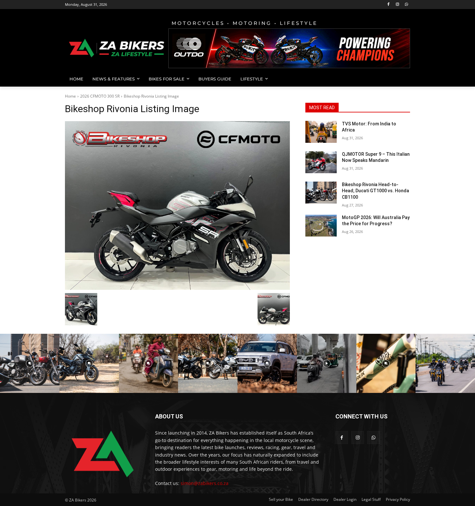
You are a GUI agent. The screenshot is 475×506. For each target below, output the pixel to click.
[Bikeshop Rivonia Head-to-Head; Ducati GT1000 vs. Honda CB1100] (321, 193)
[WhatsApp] (406, 4)
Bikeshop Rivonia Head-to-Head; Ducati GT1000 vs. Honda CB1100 (375, 191)
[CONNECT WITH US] (372, 426)
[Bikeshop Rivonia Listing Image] (177, 205)
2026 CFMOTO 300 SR (100, 96)
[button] (402, 79)
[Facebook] (388, 4)
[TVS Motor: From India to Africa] (321, 132)
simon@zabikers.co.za (204, 483)
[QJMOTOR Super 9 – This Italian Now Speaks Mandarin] (321, 162)
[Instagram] (397, 4)
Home (70, 96)
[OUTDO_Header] (289, 48)
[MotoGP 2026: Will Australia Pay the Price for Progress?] (321, 226)
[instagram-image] (29, 363)
